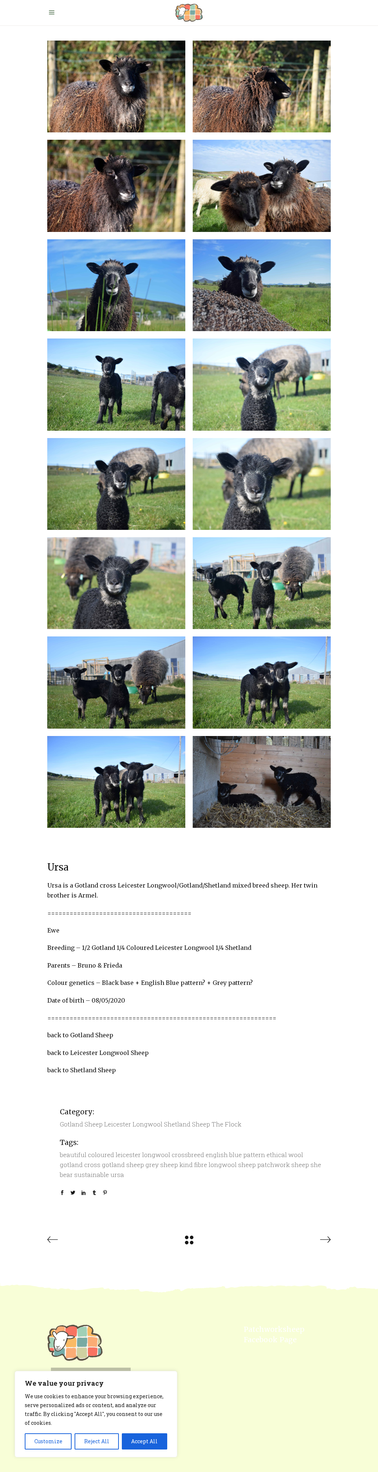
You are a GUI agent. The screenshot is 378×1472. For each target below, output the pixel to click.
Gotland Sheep (81, 1124)
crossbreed (188, 1154)
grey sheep (161, 1164)
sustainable (91, 1174)
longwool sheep (232, 1164)
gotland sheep (123, 1164)
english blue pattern (235, 1154)
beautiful (73, 1154)
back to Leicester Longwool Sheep (98, 1052)
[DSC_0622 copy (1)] (116, 384)
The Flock (226, 1124)
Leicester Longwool (133, 1124)
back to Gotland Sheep (80, 1035)
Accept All (144, 1441)
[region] (96, 1414)
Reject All (96, 1441)
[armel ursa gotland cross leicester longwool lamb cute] (262, 782)
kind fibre (193, 1164)
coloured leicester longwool (129, 1154)
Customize (48, 1441)
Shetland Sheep (187, 1124)
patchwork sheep (283, 1164)
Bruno (87, 965)
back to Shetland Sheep (81, 1070)
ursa (117, 1174)
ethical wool (285, 1154)
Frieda (112, 965)
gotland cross (80, 1164)
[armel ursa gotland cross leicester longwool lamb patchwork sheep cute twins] (262, 682)
